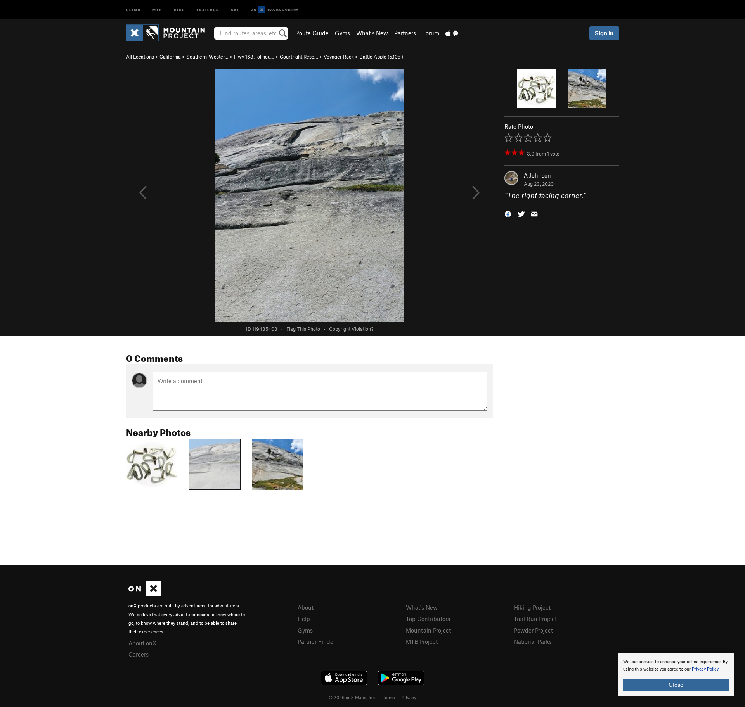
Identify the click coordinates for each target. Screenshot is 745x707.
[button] (507, 213)
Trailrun (207, 9)
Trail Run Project (535, 618)
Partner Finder (316, 641)
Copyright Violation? (351, 329)
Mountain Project (428, 630)
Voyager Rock (339, 57)
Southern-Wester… (207, 57)
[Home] (169, 32)
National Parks (533, 641)
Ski (235, 9)
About (306, 607)
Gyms (342, 32)
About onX (142, 643)
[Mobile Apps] (451, 32)
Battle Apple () (381, 57)
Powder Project (533, 630)
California (170, 57)
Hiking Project (532, 607)
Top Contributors (428, 618)
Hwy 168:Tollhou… (254, 57)
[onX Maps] (144, 594)
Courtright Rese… (299, 57)
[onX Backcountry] (274, 10)
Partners (405, 32)
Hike (179, 9)
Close (676, 684)
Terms (389, 697)
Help (304, 618)
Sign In (604, 32)
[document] (676, 674)
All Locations (140, 57)
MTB (157, 9)
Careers (138, 654)
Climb (133, 9)
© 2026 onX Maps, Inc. (352, 697)
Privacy (409, 697)
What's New (372, 32)
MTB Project (422, 641)
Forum (430, 32)
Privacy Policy (705, 669)
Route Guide (312, 32)
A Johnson (537, 175)
